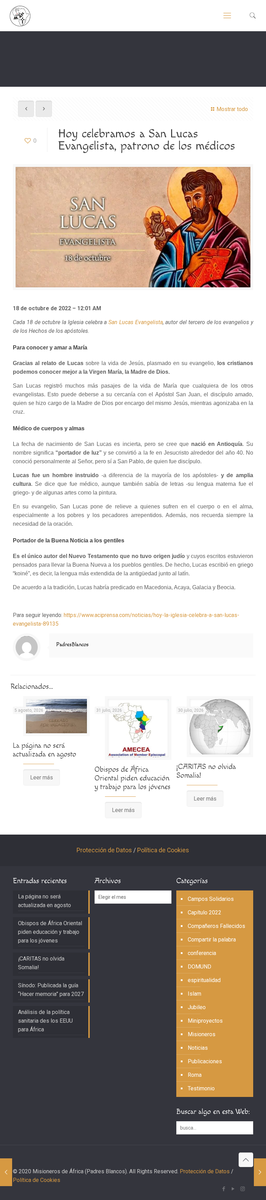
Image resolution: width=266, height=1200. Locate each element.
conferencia (202, 953)
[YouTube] (233, 1189)
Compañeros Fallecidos (216, 926)
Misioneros (201, 1034)
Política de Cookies (163, 850)
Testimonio (201, 1088)
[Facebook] (224, 1189)
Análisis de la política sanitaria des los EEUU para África (45, 1021)
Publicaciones (205, 1061)
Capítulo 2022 (204, 912)
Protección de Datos (104, 850)
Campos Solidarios (211, 899)
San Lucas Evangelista (135, 322)
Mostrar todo (232, 109)
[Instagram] (242, 1189)
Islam (194, 993)
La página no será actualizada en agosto (44, 750)
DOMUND (199, 966)
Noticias (198, 1048)
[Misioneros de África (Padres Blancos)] (20, 15)
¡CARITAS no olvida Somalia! (41, 963)
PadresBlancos (72, 645)
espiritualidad (204, 980)
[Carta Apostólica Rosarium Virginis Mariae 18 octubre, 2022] (6, 1172)
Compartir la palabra (212, 939)
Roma (195, 1075)
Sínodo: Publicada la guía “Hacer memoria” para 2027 (51, 989)
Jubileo (197, 1007)
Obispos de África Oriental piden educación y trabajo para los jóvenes (132, 778)
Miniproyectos (205, 1020)
